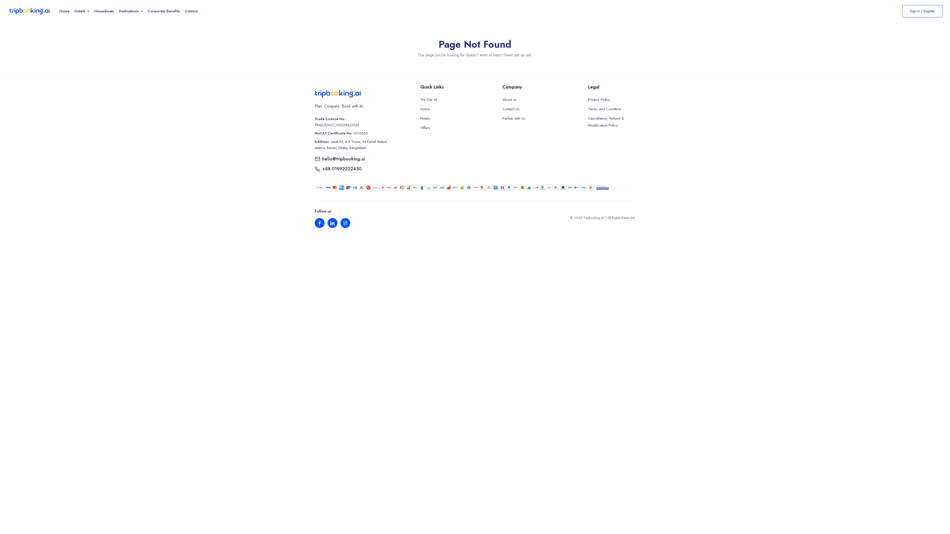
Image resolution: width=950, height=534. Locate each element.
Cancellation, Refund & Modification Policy (606, 122)
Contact (191, 11)
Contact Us (511, 109)
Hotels (425, 118)
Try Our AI (428, 99)
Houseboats (104, 11)
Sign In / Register (922, 11)
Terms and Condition (604, 109)
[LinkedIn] (332, 223)
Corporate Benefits (164, 11)
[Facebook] (320, 223)
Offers (425, 128)
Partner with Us (513, 118)
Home (64, 11)
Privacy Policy (599, 99)
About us (509, 99)
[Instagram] (345, 223)
